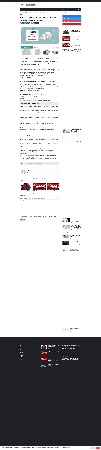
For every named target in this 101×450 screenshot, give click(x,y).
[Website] (27, 172)
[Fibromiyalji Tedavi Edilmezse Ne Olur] (65, 287)
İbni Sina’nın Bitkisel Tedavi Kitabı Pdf (75, 236)
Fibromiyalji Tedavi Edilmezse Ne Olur (73, 249)
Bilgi (24, 12)
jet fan (37, 150)
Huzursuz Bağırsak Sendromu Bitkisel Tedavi (75, 242)
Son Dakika (27, 9)
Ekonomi (33, 9)
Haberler (21, 352)
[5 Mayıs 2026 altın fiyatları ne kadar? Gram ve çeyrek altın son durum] (66, 176)
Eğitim (63, 9)
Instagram (69, 21)
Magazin (42, 9)
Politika (46, 9)
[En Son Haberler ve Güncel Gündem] (39, 186)
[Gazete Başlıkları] (27, 5)
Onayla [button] (98, 448)
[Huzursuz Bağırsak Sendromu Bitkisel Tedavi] (65, 243)
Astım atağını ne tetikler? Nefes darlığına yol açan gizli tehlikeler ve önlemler (76, 226)
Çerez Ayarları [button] (92, 448)
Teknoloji (54, 9)
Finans (37, 9)
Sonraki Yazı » (43, 178)
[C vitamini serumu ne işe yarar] (65, 329)
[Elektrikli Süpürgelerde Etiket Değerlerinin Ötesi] (26, 186)
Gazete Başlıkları (31, 170)
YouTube (68, 23)
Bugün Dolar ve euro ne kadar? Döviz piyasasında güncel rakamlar (75, 219)
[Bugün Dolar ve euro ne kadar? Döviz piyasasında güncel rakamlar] (66, 220)
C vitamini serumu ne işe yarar (74, 329)
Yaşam (59, 9)
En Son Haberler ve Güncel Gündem (76, 37)
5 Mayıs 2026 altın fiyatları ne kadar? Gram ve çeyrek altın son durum (76, 138)
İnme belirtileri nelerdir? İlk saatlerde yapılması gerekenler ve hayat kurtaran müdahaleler (76, 131)
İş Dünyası (21, 353)
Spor (50, 9)
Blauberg (21, 69)
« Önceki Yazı (35, 178)
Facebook (69, 15)
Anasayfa (22, 9)
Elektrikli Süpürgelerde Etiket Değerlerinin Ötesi (75, 31)
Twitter (68, 18)
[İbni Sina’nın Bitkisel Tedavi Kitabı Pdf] (65, 236)
